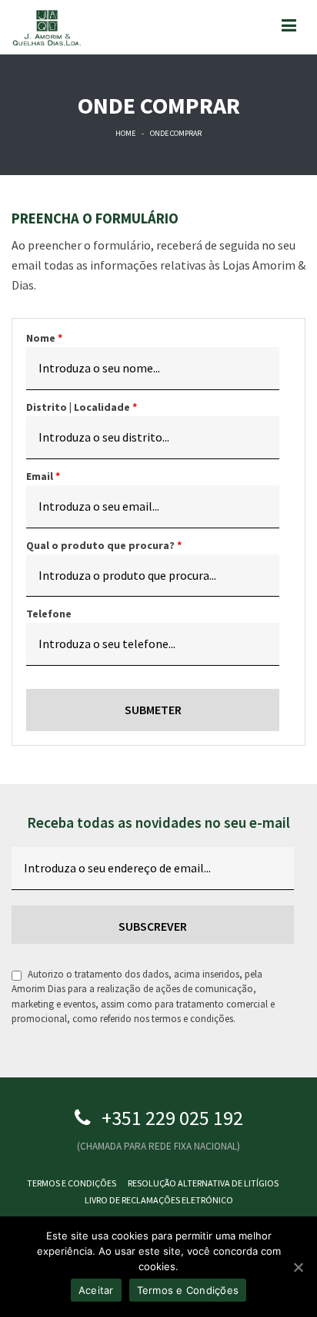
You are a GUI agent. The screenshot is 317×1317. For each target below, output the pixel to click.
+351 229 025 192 (172, 1117)
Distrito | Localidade (81, 407)
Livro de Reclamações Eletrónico (159, 1200)
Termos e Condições (71, 1183)
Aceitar (96, 1290)
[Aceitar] (297, 1267)
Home (125, 133)
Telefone (49, 613)
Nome (44, 338)
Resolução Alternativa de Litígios (203, 1183)
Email (43, 476)
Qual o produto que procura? (104, 545)
